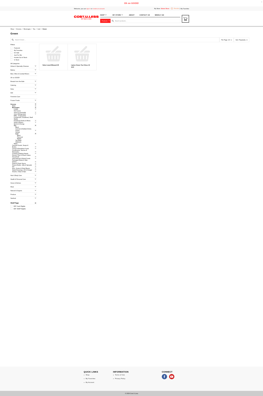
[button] (35, 66)
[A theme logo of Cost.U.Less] (86, 17)
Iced (38, 29)
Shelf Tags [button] (14, 203)
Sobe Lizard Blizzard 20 (51, 65)
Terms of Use (120, 375)
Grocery (18, 29)
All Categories (15, 63)
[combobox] (105, 21)
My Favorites (185, 8)
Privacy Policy (120, 378)
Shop (12, 29)
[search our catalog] (113, 21)
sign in (88, 8)
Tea (34, 29)
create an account (98, 8)
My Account (90, 382)
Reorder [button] (176, 8)
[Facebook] (164, 376)
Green (45, 29)
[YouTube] (171, 376)
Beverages (27, 29)
